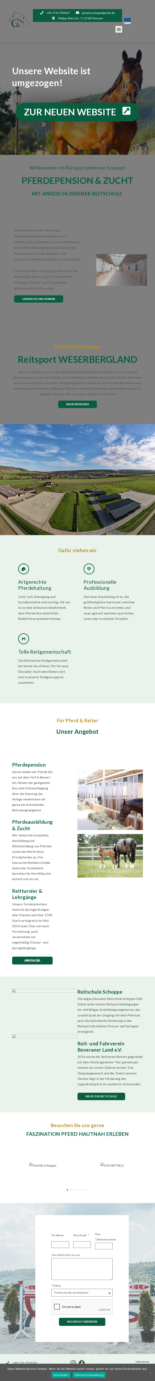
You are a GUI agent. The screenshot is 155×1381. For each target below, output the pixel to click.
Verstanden (61, 1375)
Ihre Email (80, 1235)
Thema (56, 1285)
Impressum (142, 1361)
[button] (118, 29)
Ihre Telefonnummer (105, 1236)
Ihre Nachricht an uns (65, 1255)
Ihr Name (57, 1235)
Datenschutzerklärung (89, 1375)
